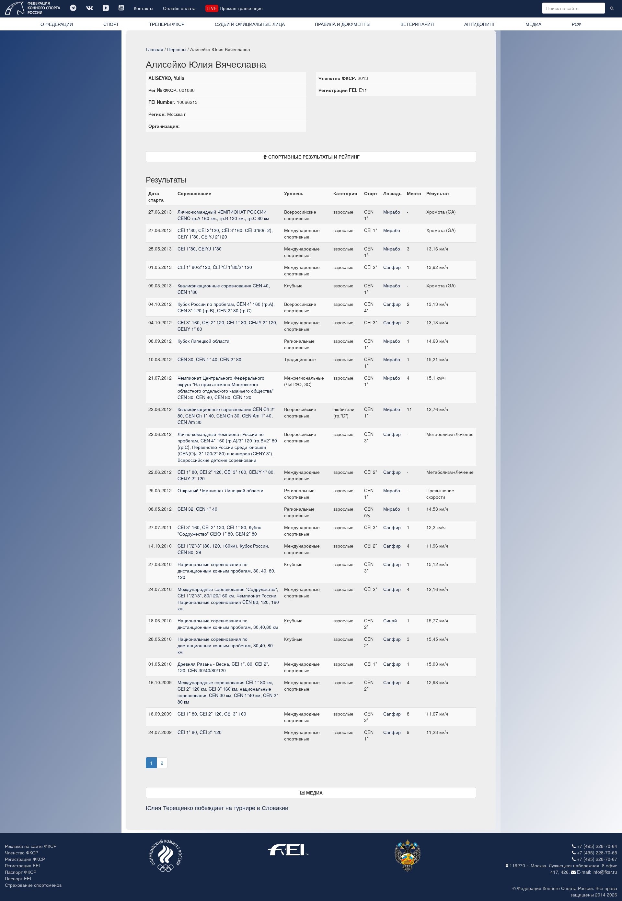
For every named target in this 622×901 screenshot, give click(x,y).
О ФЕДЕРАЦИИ (56, 24)
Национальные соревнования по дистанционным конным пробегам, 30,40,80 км (228, 623)
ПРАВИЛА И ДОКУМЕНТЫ (342, 24)
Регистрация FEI (22, 865)
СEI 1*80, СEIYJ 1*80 (200, 248)
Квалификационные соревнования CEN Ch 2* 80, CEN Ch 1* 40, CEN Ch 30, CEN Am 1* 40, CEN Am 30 (226, 415)
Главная (154, 49)
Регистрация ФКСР (25, 859)
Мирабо (391, 211)
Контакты (143, 8)
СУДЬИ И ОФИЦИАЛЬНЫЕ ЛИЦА (250, 24)
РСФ (577, 24)
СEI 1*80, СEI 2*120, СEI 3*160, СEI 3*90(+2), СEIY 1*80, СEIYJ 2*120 (225, 233)
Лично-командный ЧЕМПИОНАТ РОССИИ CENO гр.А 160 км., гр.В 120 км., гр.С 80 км (223, 214)
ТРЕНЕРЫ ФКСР (166, 24)
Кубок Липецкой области (203, 341)
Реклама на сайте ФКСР (30, 846)
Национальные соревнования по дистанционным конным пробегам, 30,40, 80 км (225, 645)
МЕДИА (533, 24)
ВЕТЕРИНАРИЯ (417, 24)
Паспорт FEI (18, 878)
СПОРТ (111, 24)
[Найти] (611, 8)
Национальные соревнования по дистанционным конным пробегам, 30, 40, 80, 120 (226, 570)
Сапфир (392, 267)
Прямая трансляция (234, 8)
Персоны (176, 49)
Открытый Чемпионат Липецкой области (220, 490)
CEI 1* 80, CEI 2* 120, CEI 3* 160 (212, 713)
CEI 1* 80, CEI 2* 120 (200, 732)
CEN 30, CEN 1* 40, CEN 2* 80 (209, 359)
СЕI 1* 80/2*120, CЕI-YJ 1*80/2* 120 (215, 267)
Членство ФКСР (21, 852)
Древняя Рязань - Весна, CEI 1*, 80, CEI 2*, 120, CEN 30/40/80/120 (223, 667)
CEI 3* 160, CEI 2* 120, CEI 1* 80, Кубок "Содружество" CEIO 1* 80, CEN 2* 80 (219, 530)
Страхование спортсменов (33, 885)
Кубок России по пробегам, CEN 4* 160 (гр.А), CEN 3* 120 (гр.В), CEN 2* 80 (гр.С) (226, 307)
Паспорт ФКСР (20, 872)
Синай (390, 620)
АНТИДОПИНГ (479, 24)
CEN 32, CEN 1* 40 (197, 509)
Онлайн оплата (179, 8)
